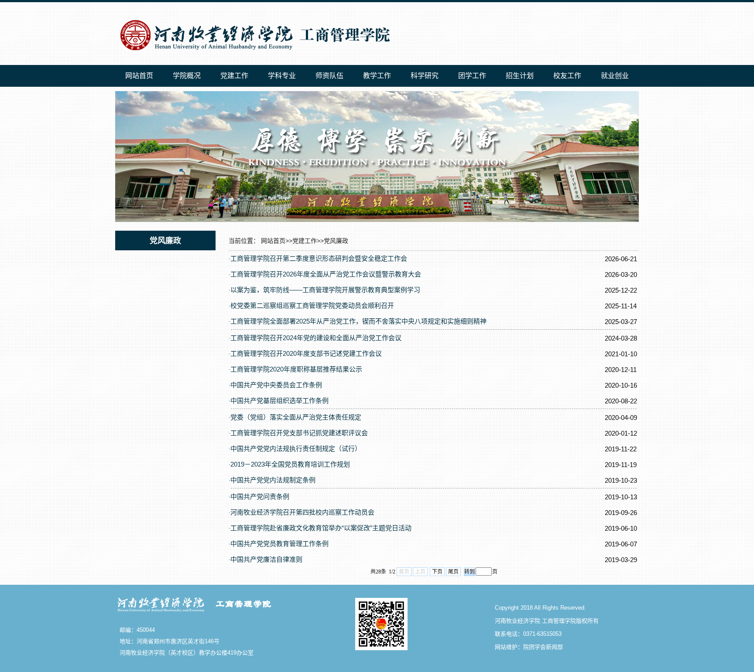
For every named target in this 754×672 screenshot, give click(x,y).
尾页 (453, 572)
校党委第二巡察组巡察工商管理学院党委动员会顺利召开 (312, 305)
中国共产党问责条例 (259, 496)
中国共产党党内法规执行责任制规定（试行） (295, 448)
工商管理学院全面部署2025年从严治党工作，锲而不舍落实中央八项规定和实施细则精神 (358, 321)
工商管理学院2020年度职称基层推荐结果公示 (296, 369)
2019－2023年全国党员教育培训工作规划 (290, 464)
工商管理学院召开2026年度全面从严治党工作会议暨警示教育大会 (325, 274)
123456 (544, 13)
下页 (437, 572)
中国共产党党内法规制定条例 (272, 480)
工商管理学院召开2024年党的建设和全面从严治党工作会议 (315, 337)
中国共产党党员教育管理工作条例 (279, 543)
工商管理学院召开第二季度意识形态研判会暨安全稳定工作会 (318, 258)
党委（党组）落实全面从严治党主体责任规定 (295, 417)
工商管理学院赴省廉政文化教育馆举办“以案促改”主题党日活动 (320, 528)
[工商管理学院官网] (253, 53)
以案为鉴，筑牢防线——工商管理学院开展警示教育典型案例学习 (325, 289)
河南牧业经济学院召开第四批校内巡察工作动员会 (302, 512)
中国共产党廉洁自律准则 (266, 559)
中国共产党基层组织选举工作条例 (279, 400)
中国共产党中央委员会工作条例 (276, 385)
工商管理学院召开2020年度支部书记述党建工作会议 (306, 353)
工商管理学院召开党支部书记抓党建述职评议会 (299, 433)
